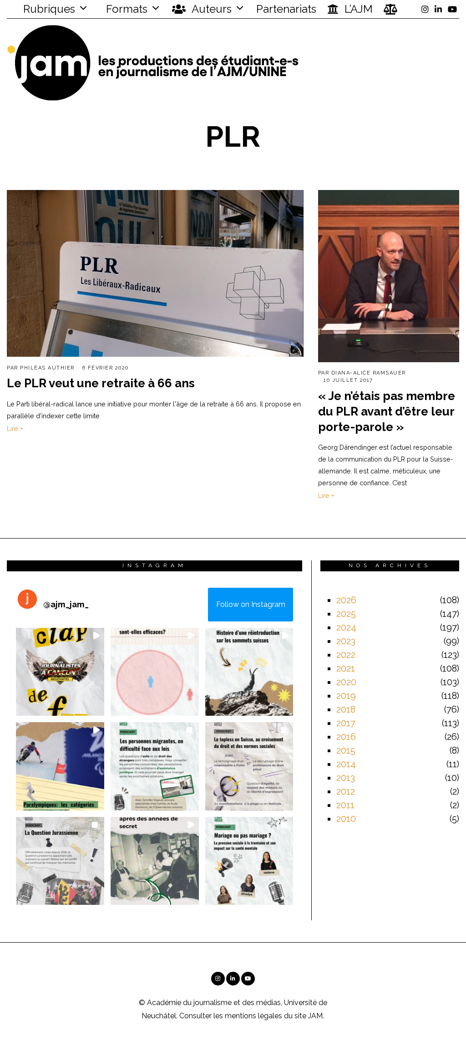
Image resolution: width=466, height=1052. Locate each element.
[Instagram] (425, 9)
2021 (345, 668)
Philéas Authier (47, 368)
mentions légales (253, 1015)
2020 (346, 682)
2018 (345, 709)
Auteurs (210, 8)
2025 (346, 613)
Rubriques (47, 8)
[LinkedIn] (438, 9)
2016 (346, 736)
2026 (346, 600)
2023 (345, 641)
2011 (345, 805)
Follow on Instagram (250, 604)
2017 (345, 723)
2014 (346, 764)
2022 (345, 654)
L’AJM (357, 8)
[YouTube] (452, 9)
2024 (346, 627)
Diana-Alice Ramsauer (368, 373)
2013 (345, 777)
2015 (345, 750)
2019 (346, 695)
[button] (60, 672)
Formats (125, 8)
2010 (346, 818)
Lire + (15, 428)
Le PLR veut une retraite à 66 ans (101, 383)
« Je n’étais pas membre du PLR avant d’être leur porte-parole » (386, 411)
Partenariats (286, 8)
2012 (345, 791)
